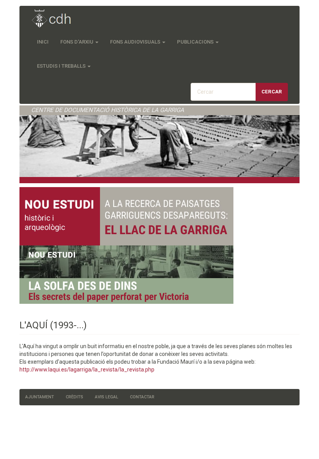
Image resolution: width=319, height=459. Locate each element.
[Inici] (55, 19)
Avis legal (106, 396)
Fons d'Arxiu (77, 42)
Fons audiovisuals (135, 42)
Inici (43, 42)
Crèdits (74, 396)
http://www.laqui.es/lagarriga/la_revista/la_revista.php (86, 369)
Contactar (142, 396)
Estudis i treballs (62, 66)
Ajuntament (39, 396)
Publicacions (196, 42)
